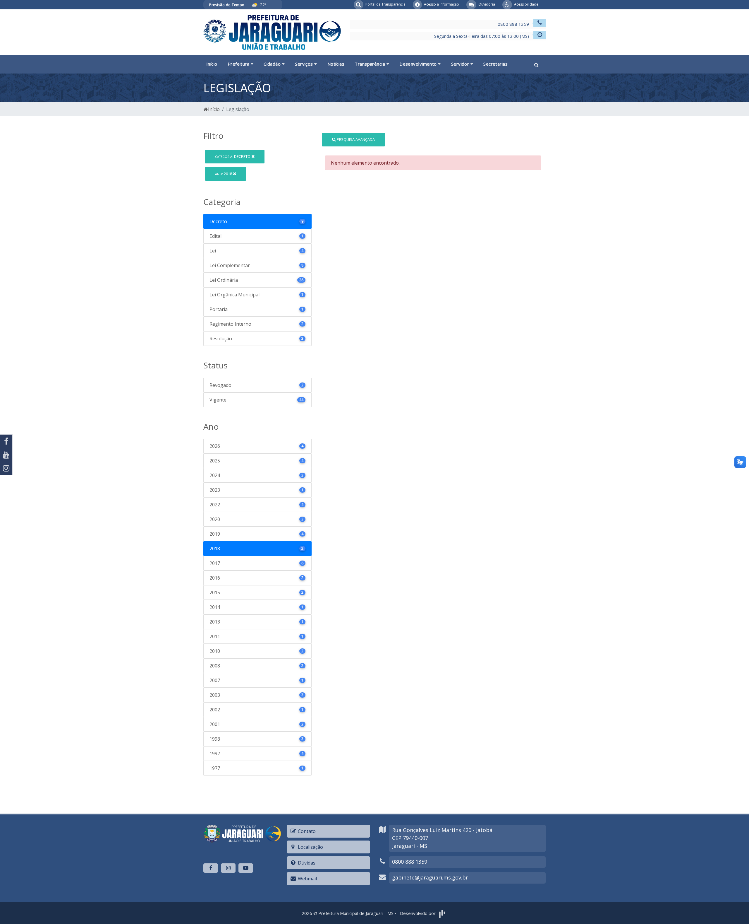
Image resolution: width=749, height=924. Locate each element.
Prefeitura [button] (239, 64)
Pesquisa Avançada (355, 139)
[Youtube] (6, 455)
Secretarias (495, 64)
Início (211, 64)
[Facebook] (6, 441)
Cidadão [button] (273, 64)
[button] (536, 64)
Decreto (233, 156)
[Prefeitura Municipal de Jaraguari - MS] (272, 32)
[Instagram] (6, 468)
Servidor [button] (460, 64)
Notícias (336, 64)
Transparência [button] (370, 64)
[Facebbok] (210, 868)
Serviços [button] (304, 64)
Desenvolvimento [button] (418, 64)
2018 (224, 173)
